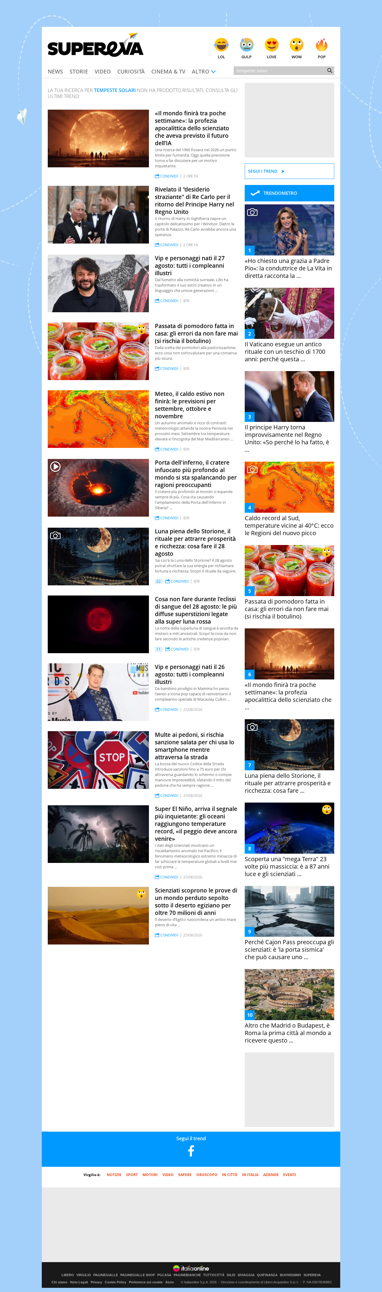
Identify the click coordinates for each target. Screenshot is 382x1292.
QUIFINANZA (267, 1275)
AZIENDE (271, 1174)
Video (103, 71)
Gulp (246, 56)
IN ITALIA (250, 1174)
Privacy (96, 1282)
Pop (322, 56)
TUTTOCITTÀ (213, 1275)
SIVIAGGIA (246, 1275)
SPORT (132, 1174)
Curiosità (131, 71)
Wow (297, 56)
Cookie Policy (115, 1282)
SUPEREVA (312, 1275)
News (55, 71)
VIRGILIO (83, 1275)
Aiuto (169, 1282)
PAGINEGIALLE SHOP (137, 1275)
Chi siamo (59, 1282)
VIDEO (168, 1174)
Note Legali (79, 1282)
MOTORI (150, 1174)
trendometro (280, 193)
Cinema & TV (168, 71)
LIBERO (67, 1275)
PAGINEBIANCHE (187, 1275)
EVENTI (289, 1174)
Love (271, 56)
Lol (221, 56)
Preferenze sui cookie (146, 1282)
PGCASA (164, 1275)
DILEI (231, 1275)
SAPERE (185, 1174)
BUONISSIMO (290, 1275)
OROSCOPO (207, 1174)
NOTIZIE (114, 1174)
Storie (79, 71)
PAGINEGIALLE (105, 1275)
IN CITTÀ (229, 1174)
